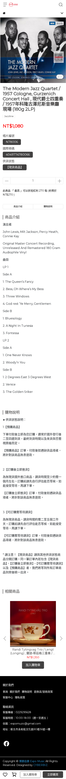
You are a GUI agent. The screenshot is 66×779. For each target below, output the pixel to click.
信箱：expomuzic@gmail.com (22, 723)
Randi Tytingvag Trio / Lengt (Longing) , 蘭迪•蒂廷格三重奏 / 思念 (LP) (33, 651)
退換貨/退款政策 (43, 691)
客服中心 (8, 697)
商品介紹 (18, 206)
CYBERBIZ (40, 765)
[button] (61, 638)
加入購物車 (30, 774)
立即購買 (52, 774)
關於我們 (15, 691)
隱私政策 (20, 697)
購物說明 (27, 691)
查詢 (5, 691)
